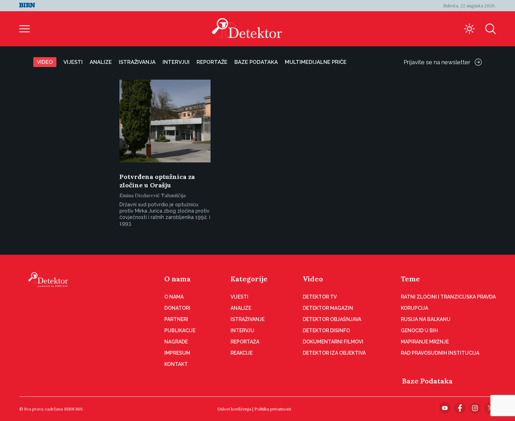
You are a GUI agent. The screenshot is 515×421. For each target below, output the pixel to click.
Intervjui (176, 62)
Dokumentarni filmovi (333, 342)
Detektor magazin (328, 308)
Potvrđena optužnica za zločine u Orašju (157, 181)
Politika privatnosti (272, 409)
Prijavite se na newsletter (437, 62)
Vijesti (73, 62)
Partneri (176, 319)
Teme (410, 278)
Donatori (177, 308)
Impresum (177, 353)
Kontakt (176, 364)
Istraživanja (137, 62)
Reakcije (242, 353)
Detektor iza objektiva (334, 353)
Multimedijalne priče (315, 62)
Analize (101, 62)
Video (45, 62)
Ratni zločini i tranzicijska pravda (448, 297)
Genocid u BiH (419, 330)
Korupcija (414, 308)
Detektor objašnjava (332, 319)
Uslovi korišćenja (234, 409)
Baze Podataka (427, 380)
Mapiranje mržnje (425, 342)
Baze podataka (256, 62)
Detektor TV (320, 297)
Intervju (242, 330)
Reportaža (245, 342)
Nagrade (176, 342)
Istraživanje (248, 319)
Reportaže (212, 62)
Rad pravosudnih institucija (440, 353)
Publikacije (179, 330)
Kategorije (249, 278)
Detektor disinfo (326, 330)
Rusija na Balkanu (426, 319)
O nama (177, 278)
